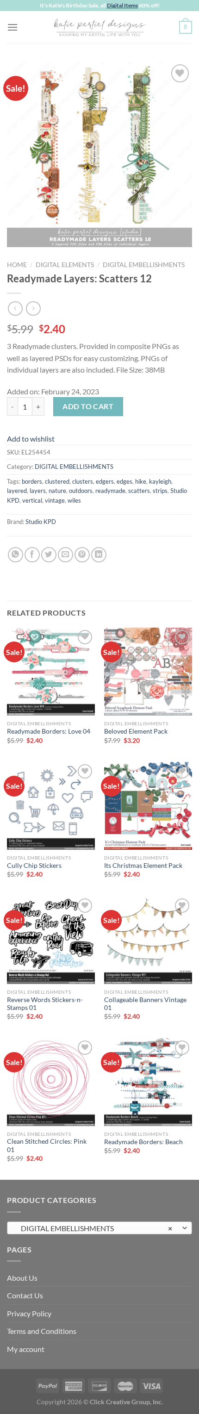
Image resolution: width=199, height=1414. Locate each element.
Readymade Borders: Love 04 (48, 731)
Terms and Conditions (41, 1331)
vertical (32, 500)
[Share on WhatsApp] (15, 554)
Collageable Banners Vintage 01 (145, 1004)
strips (160, 490)
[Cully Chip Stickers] (51, 806)
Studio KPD (40, 521)
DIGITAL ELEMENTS (65, 264)
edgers (105, 481)
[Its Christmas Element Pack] (148, 806)
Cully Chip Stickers (34, 865)
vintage (55, 500)
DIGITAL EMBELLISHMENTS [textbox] (94, 1228)
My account (25, 1349)
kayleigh (160, 481)
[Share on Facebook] (32, 554)
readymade (110, 490)
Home (17, 264)
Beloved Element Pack (136, 731)
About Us (22, 1277)
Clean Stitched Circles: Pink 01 (47, 1145)
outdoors (81, 490)
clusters (82, 481)
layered (17, 490)
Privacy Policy (29, 1313)
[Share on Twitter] (48, 554)
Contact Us (25, 1295)
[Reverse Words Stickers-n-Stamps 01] (51, 940)
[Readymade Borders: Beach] (148, 1082)
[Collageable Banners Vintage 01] (148, 940)
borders (32, 481)
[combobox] (99, 1227)
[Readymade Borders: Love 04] (51, 672)
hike (140, 481)
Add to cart (87, 406)
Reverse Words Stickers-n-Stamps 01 (45, 1004)
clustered (57, 481)
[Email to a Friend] (65, 554)
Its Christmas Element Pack (143, 865)
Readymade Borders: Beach (143, 1142)
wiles (74, 500)
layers (38, 490)
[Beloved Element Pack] (148, 672)
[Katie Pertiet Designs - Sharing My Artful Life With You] (99, 27)
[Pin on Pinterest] (82, 554)
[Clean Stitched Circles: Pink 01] (51, 1082)
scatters (139, 490)
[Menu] (12, 27)
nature (57, 490)
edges (124, 481)
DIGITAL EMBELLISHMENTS (144, 264)
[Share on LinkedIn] (98, 554)
